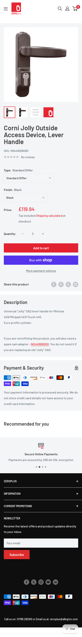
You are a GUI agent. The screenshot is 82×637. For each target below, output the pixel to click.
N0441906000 (40, 344)
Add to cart (41, 248)
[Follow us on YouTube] (48, 582)
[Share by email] (75, 284)
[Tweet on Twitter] (68, 284)
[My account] (67, 9)
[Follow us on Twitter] (33, 582)
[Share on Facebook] (53, 284)
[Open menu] (6, 8)
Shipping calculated (49, 215)
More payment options (41, 270)
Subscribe (17, 554)
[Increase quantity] (43, 234)
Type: (18, 170)
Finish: (13, 189)
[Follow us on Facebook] (26, 582)
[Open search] (60, 9)
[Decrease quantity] (23, 234)
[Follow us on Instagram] (41, 582)
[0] (75, 8)
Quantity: (10, 233)
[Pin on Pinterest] (61, 284)
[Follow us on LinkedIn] (55, 582)
